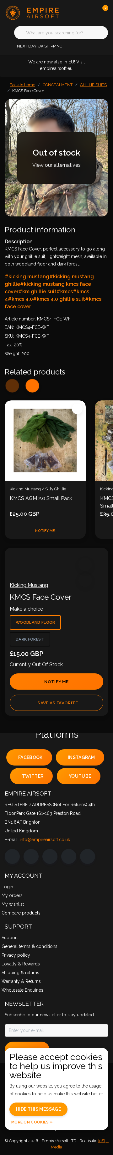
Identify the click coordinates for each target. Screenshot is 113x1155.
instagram (81, 757)
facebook (30, 757)
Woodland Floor (35, 622)
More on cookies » (31, 1122)
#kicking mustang (27, 277)
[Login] (78, 12)
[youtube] (68, 856)
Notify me (56, 681)
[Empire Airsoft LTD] (33, 12)
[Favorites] (90, 12)
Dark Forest (30, 639)
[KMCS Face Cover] (56, 158)
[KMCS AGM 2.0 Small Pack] (45, 440)
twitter (32, 776)
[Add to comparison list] (85, 580)
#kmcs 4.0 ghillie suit (59, 299)
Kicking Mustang (29, 585)
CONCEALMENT (58, 84)
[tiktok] (87, 856)
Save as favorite (57, 702)
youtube (80, 776)
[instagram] (31, 856)
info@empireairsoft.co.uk (45, 839)
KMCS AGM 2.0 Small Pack (41, 498)
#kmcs (64, 292)
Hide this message (38, 1109)
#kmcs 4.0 (20, 299)
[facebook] (12, 856)
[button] (85, 564)
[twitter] (49, 856)
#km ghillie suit (37, 292)
